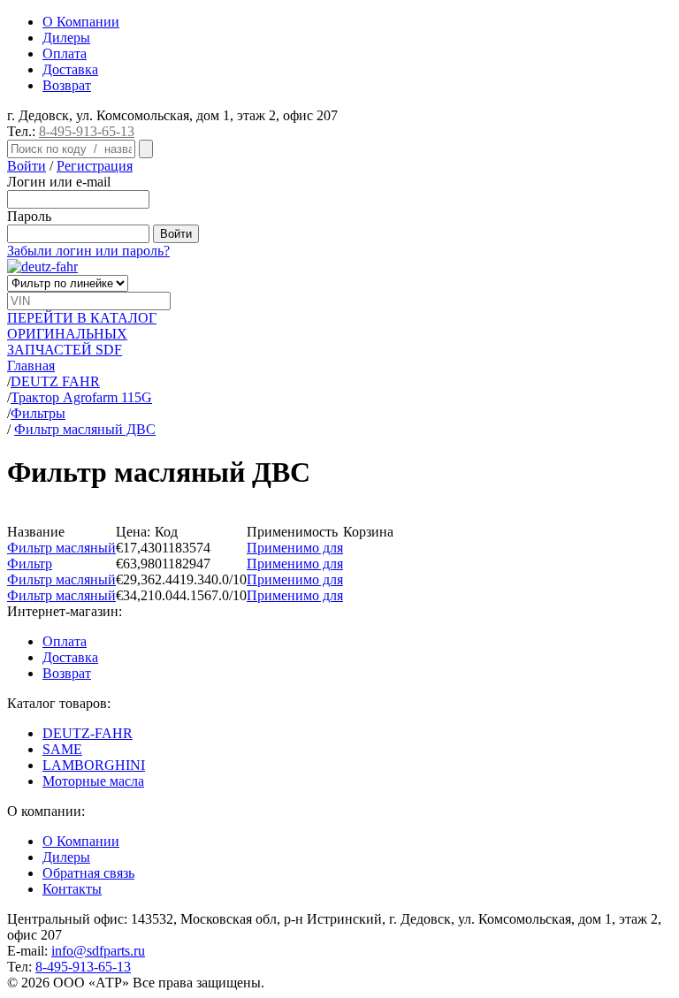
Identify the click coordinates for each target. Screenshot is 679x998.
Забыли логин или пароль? (88, 250)
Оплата (64, 53)
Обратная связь (88, 872)
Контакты (72, 888)
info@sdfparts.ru (98, 950)
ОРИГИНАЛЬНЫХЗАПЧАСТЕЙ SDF (81, 333)
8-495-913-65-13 (86, 131)
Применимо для (295, 547)
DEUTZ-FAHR (87, 733)
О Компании (80, 21)
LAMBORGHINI (93, 765)
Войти (26, 165)
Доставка (70, 69)
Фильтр (29, 563)
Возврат (66, 85)
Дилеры (66, 37)
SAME (62, 749)
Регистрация (95, 165)
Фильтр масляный (61, 547)
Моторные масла (93, 780)
